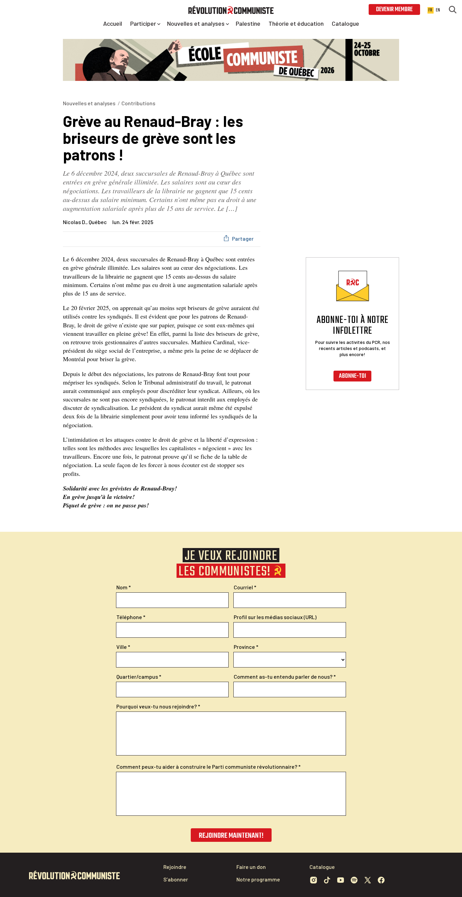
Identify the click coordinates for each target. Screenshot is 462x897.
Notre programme (258, 879)
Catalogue (322, 866)
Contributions (138, 103)
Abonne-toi (352, 376)
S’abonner (175, 879)
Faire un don (251, 866)
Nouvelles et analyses (89, 103)
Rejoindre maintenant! (231, 835)
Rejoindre (174, 866)
